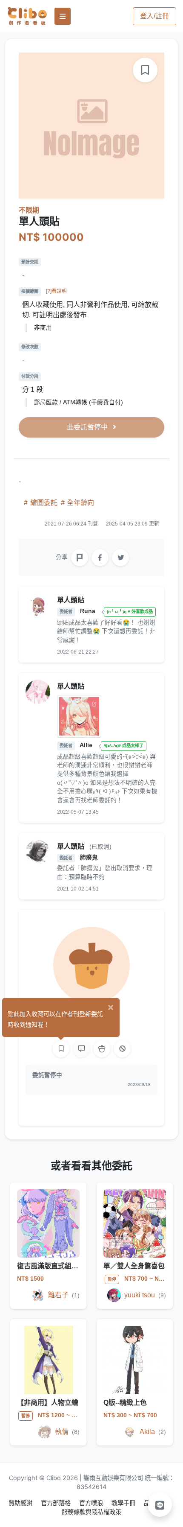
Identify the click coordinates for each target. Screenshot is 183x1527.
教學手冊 (124, 1503)
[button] (160, 1504)
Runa (88, 611)
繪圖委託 (44, 502)
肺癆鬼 (89, 857)
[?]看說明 (56, 291)
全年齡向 (79, 502)
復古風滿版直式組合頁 (51, 1266)
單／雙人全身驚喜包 (134, 1266)
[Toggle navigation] (62, 16)
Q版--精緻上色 (125, 1402)
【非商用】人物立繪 (47, 1402)
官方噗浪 (92, 1503)
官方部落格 (56, 1503)
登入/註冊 (154, 16)
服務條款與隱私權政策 (91, 1511)
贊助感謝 (21, 1503)
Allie (87, 745)
